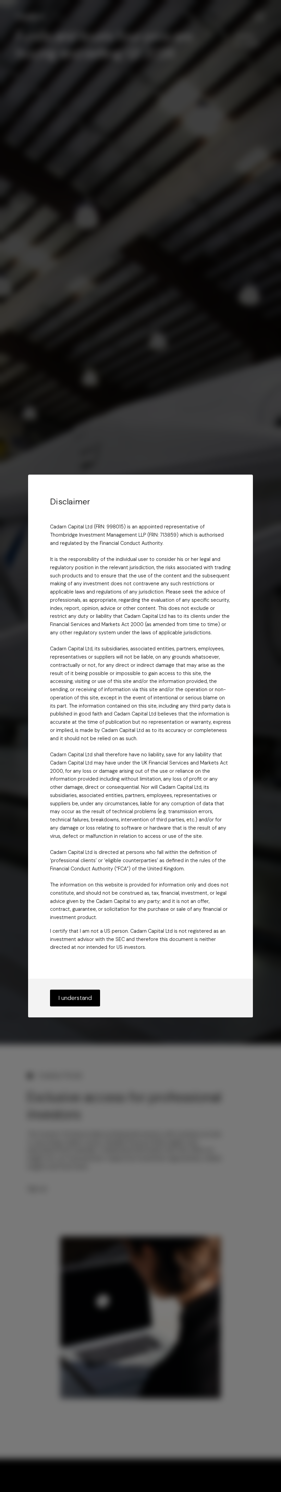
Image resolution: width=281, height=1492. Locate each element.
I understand (75, 998)
